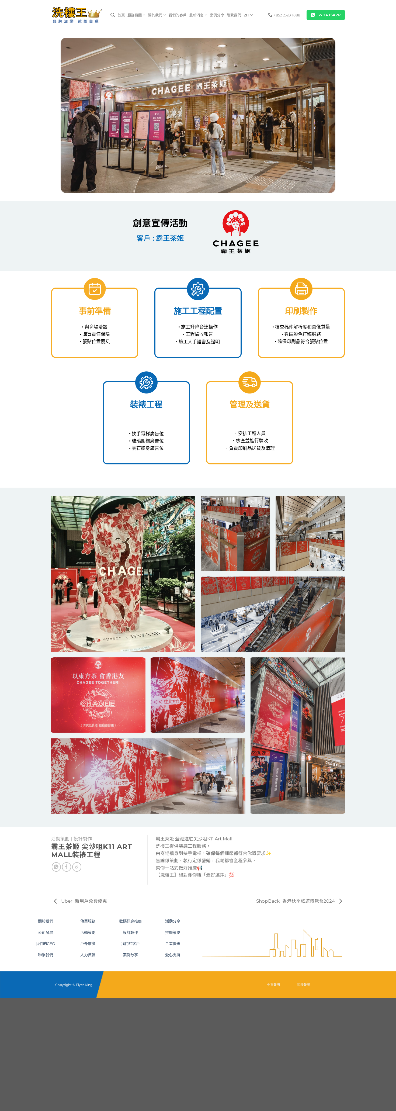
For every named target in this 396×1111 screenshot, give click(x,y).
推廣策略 (172, 932)
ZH (246, 15)
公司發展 (45, 932)
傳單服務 (87, 921)
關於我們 (155, 15)
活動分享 (172, 921)
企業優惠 (172, 943)
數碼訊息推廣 (130, 921)
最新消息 (196, 15)
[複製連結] (77, 867)
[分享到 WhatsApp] (56, 867)
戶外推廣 (87, 943)
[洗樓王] (76, 15)
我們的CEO (45, 943)
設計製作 (83, 838)
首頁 (121, 15)
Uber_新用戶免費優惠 (83, 901)
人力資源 (87, 955)
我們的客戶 (177, 15)
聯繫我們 (234, 15)
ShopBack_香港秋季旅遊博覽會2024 (296, 901)
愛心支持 (172, 955)
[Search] (112, 15)
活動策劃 (60, 838)
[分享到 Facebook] (66, 867)
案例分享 (217, 15)
